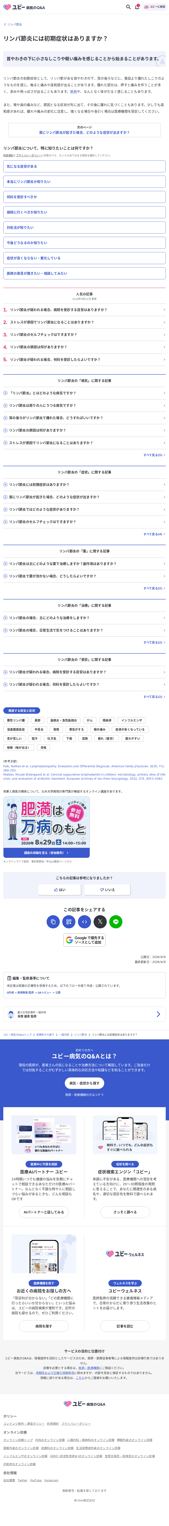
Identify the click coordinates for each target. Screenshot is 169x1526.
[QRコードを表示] (68, 921)
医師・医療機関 (89, 1368)
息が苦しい (14, 738)
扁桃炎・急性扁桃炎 (63, 720)
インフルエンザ (131, 720)
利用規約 (8, 155)
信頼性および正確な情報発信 (55, 1373)
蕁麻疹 (107, 720)
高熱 (85, 738)
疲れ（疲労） (107, 738)
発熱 (73, 91)
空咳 (44, 747)
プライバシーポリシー (28, 155)
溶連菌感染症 (16, 729)
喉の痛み (100, 729)
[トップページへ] (84, 1407)
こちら (80, 1377)
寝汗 (35, 738)
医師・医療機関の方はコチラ (84, 1094)
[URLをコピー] (53, 921)
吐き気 (51, 738)
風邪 (38, 720)
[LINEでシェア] (115, 921)
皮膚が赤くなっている (130, 729)
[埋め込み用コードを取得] (84, 921)
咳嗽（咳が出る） (19, 747)
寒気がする (76, 729)
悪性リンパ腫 (16, 720)
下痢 (69, 738)
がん (90, 720)
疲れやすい (132, 738)
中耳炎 (39, 729)
